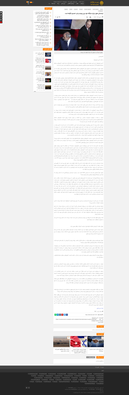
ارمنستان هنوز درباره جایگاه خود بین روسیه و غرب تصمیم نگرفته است (83, 13)
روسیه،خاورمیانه (75, 377)
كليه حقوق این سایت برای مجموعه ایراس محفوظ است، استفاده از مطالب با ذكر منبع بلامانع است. (88, 392)
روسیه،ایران (34, 375)
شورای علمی (63, 3)
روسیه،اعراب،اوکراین (59, 375)
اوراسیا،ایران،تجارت (52, 373)
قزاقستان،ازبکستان (91, 379)
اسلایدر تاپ (95, 9)
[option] (95, 345)
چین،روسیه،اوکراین (48, 381)
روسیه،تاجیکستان (83, 377)
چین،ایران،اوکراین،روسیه (93, 381)
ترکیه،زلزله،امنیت (78, 375)
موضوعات (82, 3)
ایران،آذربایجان (91, 375)
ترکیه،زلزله (84, 375)
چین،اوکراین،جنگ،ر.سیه (36, 379)
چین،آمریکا (52, 379)
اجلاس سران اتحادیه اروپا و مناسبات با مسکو (42, 33)
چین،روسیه (55, 381)
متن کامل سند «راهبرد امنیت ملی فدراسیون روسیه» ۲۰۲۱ (43, 36)
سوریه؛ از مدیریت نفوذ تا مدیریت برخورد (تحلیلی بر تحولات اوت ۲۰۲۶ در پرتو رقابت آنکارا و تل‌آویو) (79, 351)
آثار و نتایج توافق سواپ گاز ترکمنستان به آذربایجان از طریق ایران (41, 23)
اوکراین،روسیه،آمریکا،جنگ (33, 373)
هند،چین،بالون (59, 379)
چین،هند (32, 381)
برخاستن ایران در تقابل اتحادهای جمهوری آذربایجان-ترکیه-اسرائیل (43, 19)
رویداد (58, 3)
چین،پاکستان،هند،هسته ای (90, 383)
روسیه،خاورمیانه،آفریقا (66, 377)
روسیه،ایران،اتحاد (100, 377)
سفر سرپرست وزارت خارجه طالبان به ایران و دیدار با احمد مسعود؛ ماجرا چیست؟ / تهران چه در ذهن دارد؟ (42, 44)
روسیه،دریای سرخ (57, 377)
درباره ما (102, 367)
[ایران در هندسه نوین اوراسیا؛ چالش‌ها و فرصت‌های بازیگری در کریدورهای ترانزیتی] (42, 87)
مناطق (77, 3)
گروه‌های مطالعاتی (71, 3)
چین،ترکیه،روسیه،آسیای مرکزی (64, 381)
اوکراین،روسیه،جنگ (100, 375)
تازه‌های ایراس (87, 9)
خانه (101, 9)
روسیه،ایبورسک (41, 375)
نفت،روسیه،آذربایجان (67, 379)
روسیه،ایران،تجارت (92, 377)
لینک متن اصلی (100, 308)
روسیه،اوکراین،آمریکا (50, 375)
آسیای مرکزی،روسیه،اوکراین (98, 373)
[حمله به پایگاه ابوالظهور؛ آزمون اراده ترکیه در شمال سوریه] (42, 68)
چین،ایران (101, 381)
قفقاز (71, 9)
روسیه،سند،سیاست (48, 377)
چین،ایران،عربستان (75, 381)
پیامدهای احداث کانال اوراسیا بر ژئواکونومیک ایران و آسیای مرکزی (43, 16)
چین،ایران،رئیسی (84, 381)
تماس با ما (97, 367)
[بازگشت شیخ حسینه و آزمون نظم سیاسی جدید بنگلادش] (42, 74)
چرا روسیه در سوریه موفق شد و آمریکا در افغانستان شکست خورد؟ (42, 39)
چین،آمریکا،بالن (45, 379)
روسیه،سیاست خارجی (38, 377)
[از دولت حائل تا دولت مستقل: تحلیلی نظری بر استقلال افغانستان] (42, 80)
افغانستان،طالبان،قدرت (62, 373)
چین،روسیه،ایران (39, 381)
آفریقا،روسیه (90, 373)
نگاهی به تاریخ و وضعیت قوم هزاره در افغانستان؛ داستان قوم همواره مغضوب (42, 13)
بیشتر (35, 91)
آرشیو (103, 370)
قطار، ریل (75, 379)
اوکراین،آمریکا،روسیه (43, 373)
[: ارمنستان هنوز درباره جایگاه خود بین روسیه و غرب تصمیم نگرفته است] (87, 17)
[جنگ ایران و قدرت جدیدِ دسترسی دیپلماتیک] (42, 54)
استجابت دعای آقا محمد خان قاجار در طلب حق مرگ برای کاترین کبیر (42, 26)
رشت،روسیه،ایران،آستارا (69, 375)
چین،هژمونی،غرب (100, 383)
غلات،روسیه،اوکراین (100, 379)
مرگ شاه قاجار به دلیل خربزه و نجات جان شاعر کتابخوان (42, 29)
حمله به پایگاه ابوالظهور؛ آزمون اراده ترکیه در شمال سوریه (62, 350)
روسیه (81, 9)
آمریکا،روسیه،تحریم (82, 373)
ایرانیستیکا (53, 3)
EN (49, 3)
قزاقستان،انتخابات (82, 379)
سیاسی (76, 9)
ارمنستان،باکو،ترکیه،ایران (72, 373)
